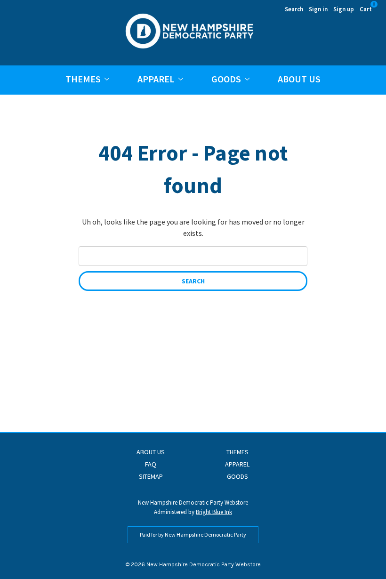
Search (294, 9)
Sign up (343, 9)
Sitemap (151, 476)
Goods (226, 79)
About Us (299, 79)
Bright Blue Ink (214, 512)
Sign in (318, 9)
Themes (83, 79)
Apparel (156, 79)
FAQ (150, 464)
